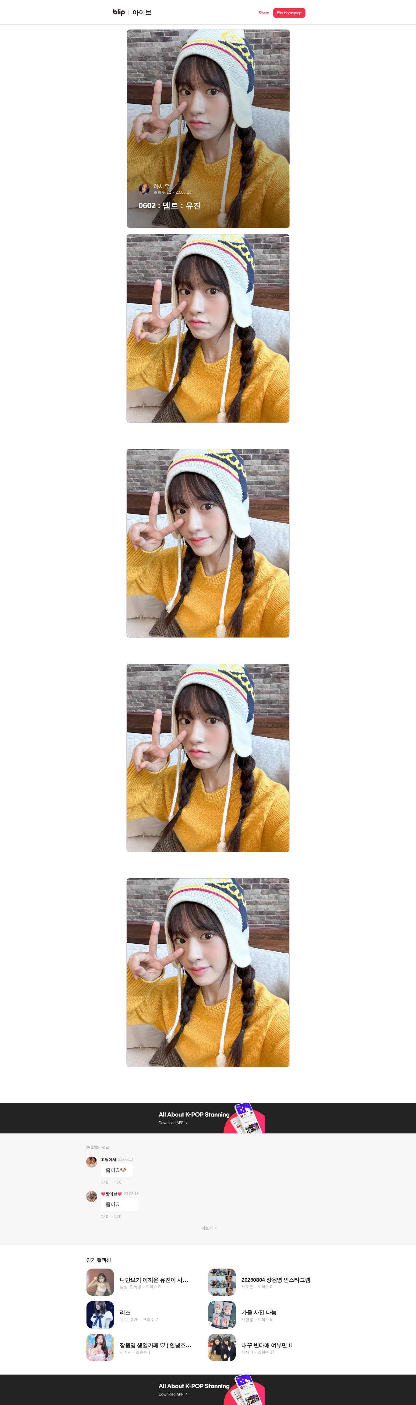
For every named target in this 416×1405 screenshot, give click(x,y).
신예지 (125, 1352)
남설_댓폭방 (130, 1286)
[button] (264, 12)
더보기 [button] (207, 1228)
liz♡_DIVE (129, 1319)
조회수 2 (152, 1286)
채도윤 (247, 1286)
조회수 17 (265, 1352)
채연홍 (247, 1319)
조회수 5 (264, 1319)
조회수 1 (143, 1352)
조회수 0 (264, 1286)
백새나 (247, 1352)
